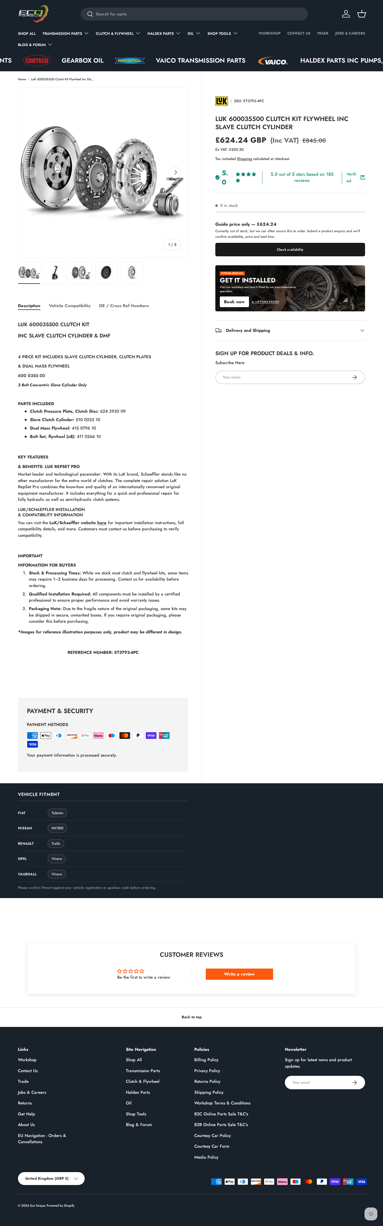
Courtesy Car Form (211, 1146)
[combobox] (194, 14)
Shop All (27, 33)
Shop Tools (219, 33)
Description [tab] (29, 306)
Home (22, 79)
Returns (25, 1103)
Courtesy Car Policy (212, 1136)
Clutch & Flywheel (115, 33)
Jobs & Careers (350, 33)
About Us (26, 1125)
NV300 (57, 828)
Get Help (26, 1114)
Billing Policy (206, 1060)
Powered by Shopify (60, 1205)
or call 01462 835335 (265, 302)
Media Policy (206, 1157)
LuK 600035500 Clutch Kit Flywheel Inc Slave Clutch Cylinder (62, 79)
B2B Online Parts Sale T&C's (221, 1125)
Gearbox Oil (49, 60)
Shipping (244, 158)
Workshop (270, 33)
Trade (323, 33)
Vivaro (57, 858)
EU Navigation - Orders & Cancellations (42, 1139)
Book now (234, 302)
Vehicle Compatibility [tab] (70, 306)
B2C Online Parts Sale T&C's (221, 1114)
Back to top (192, 1017)
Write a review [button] (239, 974)
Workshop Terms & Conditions (222, 1103)
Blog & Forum (32, 44)
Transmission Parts (62, 33)
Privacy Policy (207, 1071)
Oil (191, 33)
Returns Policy (207, 1081)
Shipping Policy (208, 1092)
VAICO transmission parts (166, 60)
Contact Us (298, 33)
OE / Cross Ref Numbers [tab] (124, 306)
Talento (57, 813)
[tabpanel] (103, 500)
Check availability (290, 249)
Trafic (56, 843)
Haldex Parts (160, 33)
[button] (362, 14)
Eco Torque (37, 1205)
